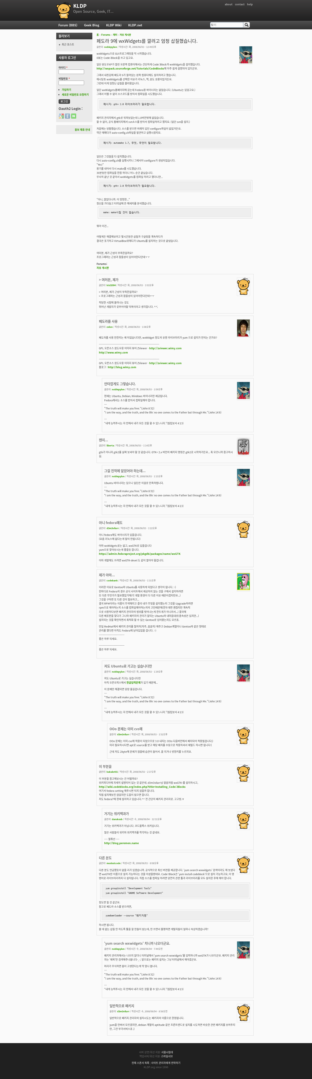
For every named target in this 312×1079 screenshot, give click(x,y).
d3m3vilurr (113, 528)
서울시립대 (167, 1052)
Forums (105, 34)
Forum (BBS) (67, 25)
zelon (110, 326)
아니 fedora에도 (110, 522)
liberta (110, 445)
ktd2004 (111, 285)
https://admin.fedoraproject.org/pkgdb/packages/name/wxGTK (139, 553)
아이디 (63, 67)
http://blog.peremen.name (121, 843)
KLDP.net (135, 25)
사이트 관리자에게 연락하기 (165, 1063)
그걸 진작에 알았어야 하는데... (125, 470)
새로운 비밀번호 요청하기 (75, 94)
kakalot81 (112, 771)
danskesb (117, 819)
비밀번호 (64, 78)
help (250, 4)
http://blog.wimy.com (122, 367)
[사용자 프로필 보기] (245, 62)
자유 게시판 (125, 34)
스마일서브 (167, 1056)
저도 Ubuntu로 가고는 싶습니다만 (128, 666)
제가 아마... (107, 574)
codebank (112, 580)
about (228, 4)
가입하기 (66, 89)
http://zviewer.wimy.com (165, 348)
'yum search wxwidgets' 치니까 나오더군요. (137, 943)
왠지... (103, 439)
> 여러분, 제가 (108, 279)
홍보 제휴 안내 (82, 129)
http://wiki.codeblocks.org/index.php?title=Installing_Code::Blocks (142, 786)
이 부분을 (105, 766)
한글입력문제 (133, 682)
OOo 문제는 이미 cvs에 (126, 728)
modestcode (114, 863)
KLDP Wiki (113, 25)
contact (240, 4)
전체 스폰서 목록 (140, 1063)
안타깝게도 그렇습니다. (120, 383)
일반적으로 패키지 (122, 1005)
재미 (115, 34)
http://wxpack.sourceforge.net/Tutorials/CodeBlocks (130, 68)
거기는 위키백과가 (116, 813)
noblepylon (110, 46)
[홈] (63, 10)
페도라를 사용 (108, 321)
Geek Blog (91, 25)
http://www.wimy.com (113, 352)
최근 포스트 (68, 44)
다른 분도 (105, 857)
